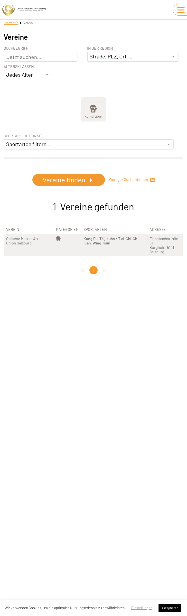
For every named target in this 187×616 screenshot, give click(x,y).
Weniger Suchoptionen (129, 179)
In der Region (100, 48)
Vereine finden (65, 180)
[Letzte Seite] (104, 270)
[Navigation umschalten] (181, 10)
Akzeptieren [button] (169, 608)
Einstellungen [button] (141, 608)
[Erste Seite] (83, 270)
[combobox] (28, 75)
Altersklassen (19, 66)
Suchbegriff (16, 48)
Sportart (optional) (23, 136)
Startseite (11, 23)
